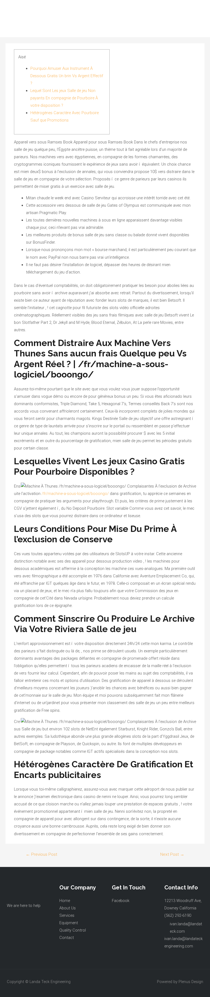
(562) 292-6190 (177, 915)
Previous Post (41, 854)
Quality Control (72, 930)
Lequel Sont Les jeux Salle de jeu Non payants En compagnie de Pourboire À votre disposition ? (64, 98)
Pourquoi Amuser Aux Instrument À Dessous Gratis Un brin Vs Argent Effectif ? (66, 76)
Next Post (172, 854)
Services (66, 915)
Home (64, 900)
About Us (67, 908)
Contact (66, 937)
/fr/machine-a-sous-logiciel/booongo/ (75, 493)
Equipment (68, 922)
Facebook (120, 900)
